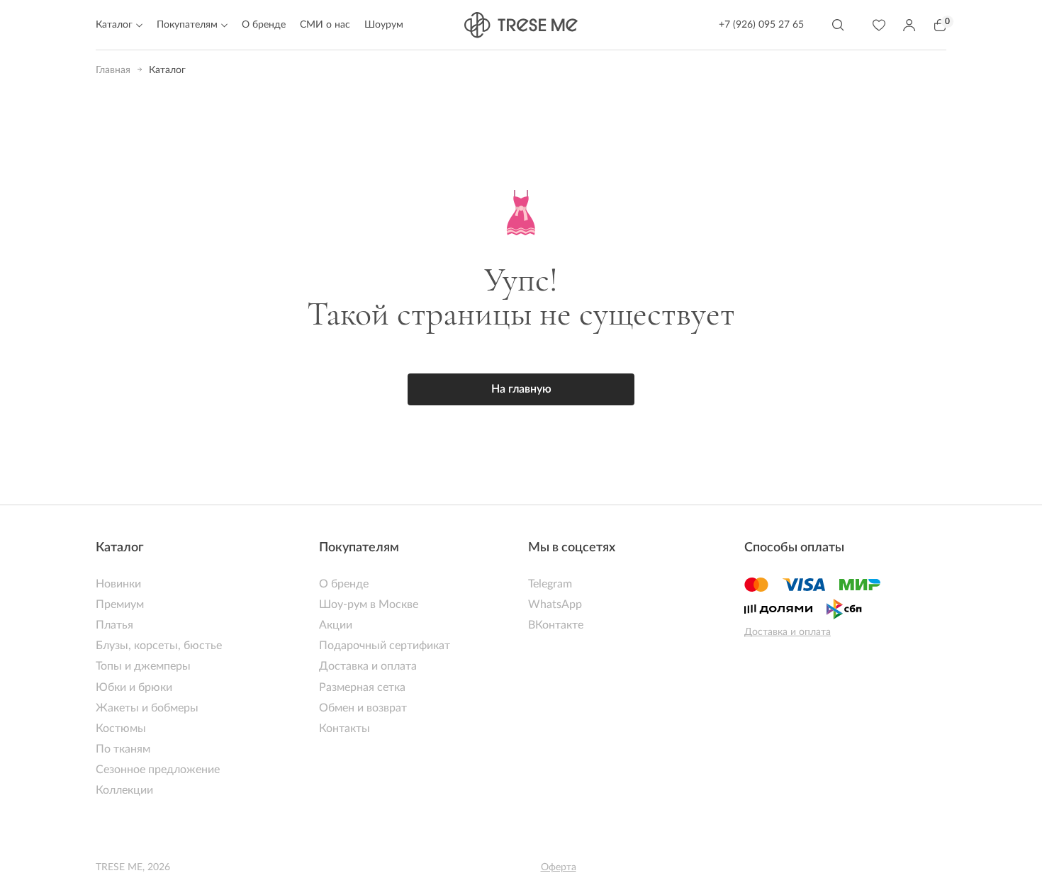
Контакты (344, 728)
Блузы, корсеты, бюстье (159, 645)
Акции (335, 625)
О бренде (264, 25)
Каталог (120, 547)
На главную (521, 389)
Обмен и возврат (363, 708)
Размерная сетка (362, 687)
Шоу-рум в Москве (368, 604)
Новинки (118, 584)
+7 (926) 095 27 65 (761, 25)
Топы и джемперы (143, 666)
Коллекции (124, 790)
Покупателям (359, 547)
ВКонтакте (555, 625)
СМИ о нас (325, 25)
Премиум (120, 604)
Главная (113, 70)
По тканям (123, 749)
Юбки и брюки (134, 687)
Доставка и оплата (368, 666)
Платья (114, 625)
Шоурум (383, 25)
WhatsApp (555, 604)
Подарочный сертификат (384, 645)
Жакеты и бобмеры (147, 708)
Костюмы (121, 728)
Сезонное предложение (158, 769)
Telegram (550, 584)
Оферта (558, 867)
